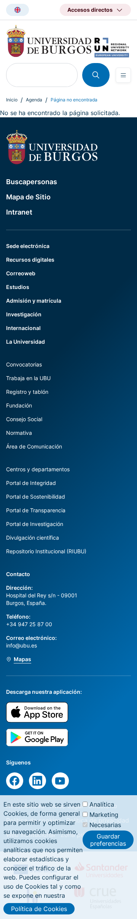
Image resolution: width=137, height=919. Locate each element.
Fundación (19, 405)
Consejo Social (24, 419)
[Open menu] (123, 75)
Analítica (101, 804)
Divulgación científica (32, 537)
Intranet (19, 212)
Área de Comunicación (34, 446)
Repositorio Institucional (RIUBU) (46, 551)
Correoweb (20, 273)
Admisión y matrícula (33, 300)
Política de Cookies (39, 909)
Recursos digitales (30, 259)
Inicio (12, 100)
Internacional (23, 328)
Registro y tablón (27, 391)
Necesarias (105, 825)
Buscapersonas (31, 182)
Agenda (34, 100)
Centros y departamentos (38, 469)
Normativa (19, 432)
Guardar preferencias (108, 839)
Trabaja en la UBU (28, 378)
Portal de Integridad (31, 483)
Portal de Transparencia (35, 510)
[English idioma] (17, 10)
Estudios (17, 287)
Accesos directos (90, 9)
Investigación (23, 314)
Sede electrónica (27, 246)
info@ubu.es (21, 645)
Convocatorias (24, 364)
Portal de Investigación (34, 524)
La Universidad (25, 341)
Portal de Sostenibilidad (35, 496)
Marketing (103, 814)
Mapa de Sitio (28, 197)
